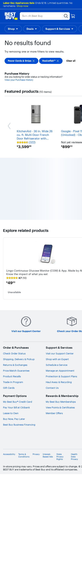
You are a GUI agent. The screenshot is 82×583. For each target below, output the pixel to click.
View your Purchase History (19, 79)
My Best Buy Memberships (61, 401)
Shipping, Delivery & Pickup (19, 359)
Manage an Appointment (60, 370)
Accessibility (9, 454)
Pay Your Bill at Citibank (16, 407)
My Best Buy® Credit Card (17, 401)
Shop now (22, 5)
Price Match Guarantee (16, 370)
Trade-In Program (13, 382)
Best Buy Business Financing (19, 424)
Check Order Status (14, 353)
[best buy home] (11, 16)
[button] (13, 28)
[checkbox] (21, 61)
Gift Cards (8, 387)
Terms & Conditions (23, 455)
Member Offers (54, 413)
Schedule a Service (56, 364)
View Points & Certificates (60, 407)
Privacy (36, 454)
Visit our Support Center (60, 353)
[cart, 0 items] (73, 16)
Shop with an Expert (57, 359)
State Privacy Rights (60, 456)
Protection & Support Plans (61, 376)
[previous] (6, 268)
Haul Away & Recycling (59, 382)
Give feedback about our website (53, 443)
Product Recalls (12, 376)
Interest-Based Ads (48, 455)
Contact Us (52, 387)
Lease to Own (10, 413)
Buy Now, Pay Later (14, 418)
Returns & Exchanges (15, 364)
